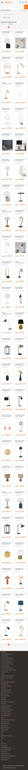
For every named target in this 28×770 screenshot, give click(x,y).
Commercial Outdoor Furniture (6, 667)
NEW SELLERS (13, 767)
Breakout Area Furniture (5, 695)
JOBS (14, 765)
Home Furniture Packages (5, 749)
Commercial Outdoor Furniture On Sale (8, 670)
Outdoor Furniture (4, 729)
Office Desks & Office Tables (6, 686)
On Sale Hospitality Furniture (6, 654)
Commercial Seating (4, 656)
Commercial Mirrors (4, 671)
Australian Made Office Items (6, 705)
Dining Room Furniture (5, 723)
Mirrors (2, 741)
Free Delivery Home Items (5, 757)
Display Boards (3, 697)
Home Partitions (4, 751)
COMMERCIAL (3, 651)
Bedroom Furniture (4, 725)
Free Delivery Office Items (5, 707)
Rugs (2, 733)
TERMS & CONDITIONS (19, 765)
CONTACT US (5, 765)
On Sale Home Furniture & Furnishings (8, 719)
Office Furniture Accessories (6, 713)
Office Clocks (3, 703)
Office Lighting (3, 699)
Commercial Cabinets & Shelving (7, 664)
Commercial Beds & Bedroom (6, 662)
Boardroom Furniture (5, 693)
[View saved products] (23, 3)
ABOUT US (10, 765)
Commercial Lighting (5, 666)
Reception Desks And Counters (6, 660)
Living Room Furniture (5, 721)
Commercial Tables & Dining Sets (7, 658)
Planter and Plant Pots (5, 753)
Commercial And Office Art (6, 711)
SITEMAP (8, 767)
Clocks (2, 737)
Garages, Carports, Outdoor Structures (8, 755)
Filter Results (24, 10)
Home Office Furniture (5, 727)
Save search (7, 17)
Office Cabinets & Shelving (6, 690)
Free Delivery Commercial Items (7, 677)
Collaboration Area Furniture (6, 691)
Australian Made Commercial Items (7, 675)
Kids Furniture (3, 743)
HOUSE (2, 717)
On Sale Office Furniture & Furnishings (8, 682)
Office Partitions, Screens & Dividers (7, 701)
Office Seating (3, 687)
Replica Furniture (4, 745)
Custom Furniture (4, 759)
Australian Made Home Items (6, 747)
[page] (25, 645)
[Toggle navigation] (1, 2)
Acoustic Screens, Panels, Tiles (6, 709)
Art (1, 739)
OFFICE (2, 679)
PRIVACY (4, 767)
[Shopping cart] (26, 2)
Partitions (3, 674)
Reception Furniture (4, 683)
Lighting (2, 731)
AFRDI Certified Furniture (5, 715)
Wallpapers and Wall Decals (6, 735)
